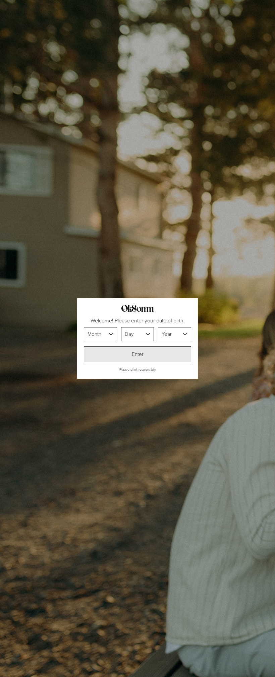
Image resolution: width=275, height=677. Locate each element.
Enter (138, 354)
